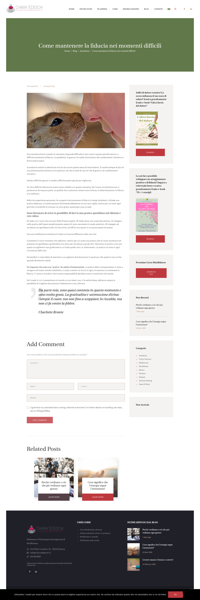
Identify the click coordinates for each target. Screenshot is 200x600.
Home (67, 50)
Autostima (84, 50)
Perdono (142, 373)
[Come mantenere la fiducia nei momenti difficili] (76, 120)
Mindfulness (143, 366)
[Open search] (175, 9)
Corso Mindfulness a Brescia (91, 529)
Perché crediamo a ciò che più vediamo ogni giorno (54, 485)
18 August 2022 (49, 86)
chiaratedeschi (32, 86)
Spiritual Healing (145, 380)
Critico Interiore (145, 359)
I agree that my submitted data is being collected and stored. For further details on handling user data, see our (76, 409)
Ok (175, 594)
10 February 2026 (148, 564)
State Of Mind (144, 384)
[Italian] (169, 9)
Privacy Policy (43, 410)
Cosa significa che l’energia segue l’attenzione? (98, 485)
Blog (75, 50)
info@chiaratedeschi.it (40, 552)
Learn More (54, 497)
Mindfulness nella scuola (89, 540)
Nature (141, 370)
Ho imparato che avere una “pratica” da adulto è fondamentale (55, 267)
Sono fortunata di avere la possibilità (47, 213)
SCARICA (150, 152)
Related (142, 377)
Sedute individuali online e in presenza (95, 533)
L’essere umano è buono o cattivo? (157, 560)
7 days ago (140, 311)
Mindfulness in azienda (89, 536)
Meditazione (143, 362)
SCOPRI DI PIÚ (151, 273)
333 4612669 (35, 556)
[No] (182, 595)
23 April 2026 (141, 328)
